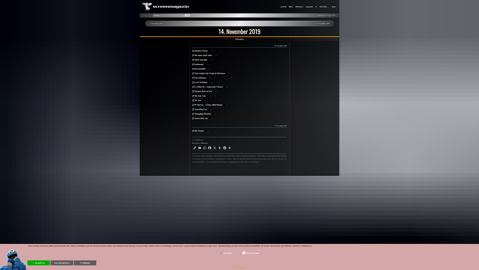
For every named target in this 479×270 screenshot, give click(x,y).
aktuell (283, 7)
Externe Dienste (252, 253)
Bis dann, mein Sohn (205, 55)
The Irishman (202, 78)
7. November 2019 (156, 23)
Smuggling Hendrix (205, 114)
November (195, 162)
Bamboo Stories (203, 51)
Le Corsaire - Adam (231, 159)
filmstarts (299, 7)
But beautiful (202, 69)
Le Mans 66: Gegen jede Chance (247, 159)
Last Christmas (203, 82)
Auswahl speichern (61, 263)
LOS (187, 15)
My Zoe (200, 100)
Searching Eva (203, 109)
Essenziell (227, 253)
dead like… (324, 7)
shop (334, 7)
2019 (206, 156)
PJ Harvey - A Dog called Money (208, 162)
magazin (309, 7)
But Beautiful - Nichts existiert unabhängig (260, 156)
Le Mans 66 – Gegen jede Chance (211, 87)
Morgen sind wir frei (205, 91)
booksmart (201, 64)
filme (291, 7)
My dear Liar (202, 96)
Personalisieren (239, 268)
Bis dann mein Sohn (225, 156)
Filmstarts (204, 143)
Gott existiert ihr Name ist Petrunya (203, 159)
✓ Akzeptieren (39, 263)
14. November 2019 (198, 156)
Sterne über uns (203, 118)
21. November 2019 (322, 23)
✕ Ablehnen (85, 263)
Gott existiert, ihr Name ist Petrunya (212, 73)
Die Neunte (201, 131)
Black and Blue (203, 60)
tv (316, 7)
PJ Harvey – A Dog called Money (210, 105)
